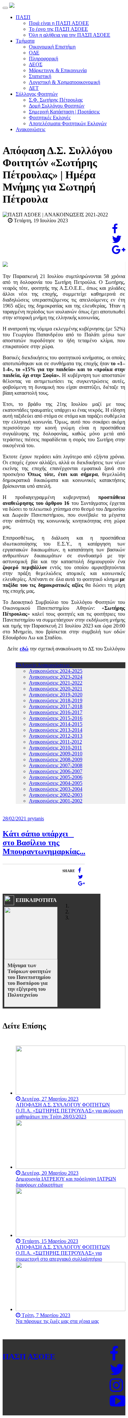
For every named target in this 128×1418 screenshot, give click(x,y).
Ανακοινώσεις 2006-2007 (55, 771)
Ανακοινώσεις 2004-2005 (55, 783)
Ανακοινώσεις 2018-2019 (55, 700)
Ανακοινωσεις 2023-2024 (55, 677)
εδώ (24, 648)
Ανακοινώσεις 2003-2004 (55, 789)
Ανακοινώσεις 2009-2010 (55, 753)
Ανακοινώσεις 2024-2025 (55, 671)
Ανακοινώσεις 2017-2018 (55, 706)
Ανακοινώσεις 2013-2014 (55, 730)
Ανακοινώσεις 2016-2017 (55, 712)
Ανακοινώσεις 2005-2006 (55, 777)
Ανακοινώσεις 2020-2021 (55, 688)
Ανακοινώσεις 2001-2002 (55, 801)
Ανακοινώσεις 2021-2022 (55, 683)
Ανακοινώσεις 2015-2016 (55, 718)
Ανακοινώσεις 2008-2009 (55, 759)
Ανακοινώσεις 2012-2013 (55, 736)
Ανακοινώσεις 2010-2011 (55, 747)
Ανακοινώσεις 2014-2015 (55, 724)
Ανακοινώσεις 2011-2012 (55, 742)
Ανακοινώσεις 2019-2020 (55, 694)
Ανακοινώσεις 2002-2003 (55, 795)
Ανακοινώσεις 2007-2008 (55, 765)
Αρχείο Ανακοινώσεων (46, 665)
